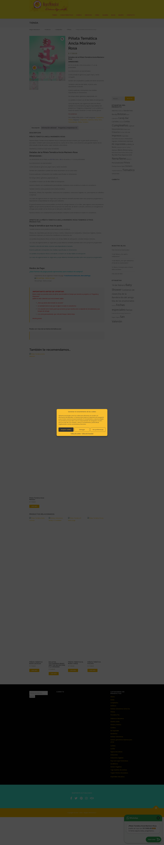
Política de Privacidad (87, 433)
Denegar (82, 429)
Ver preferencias (98, 429)
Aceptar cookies (66, 429)
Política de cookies (76, 433)
